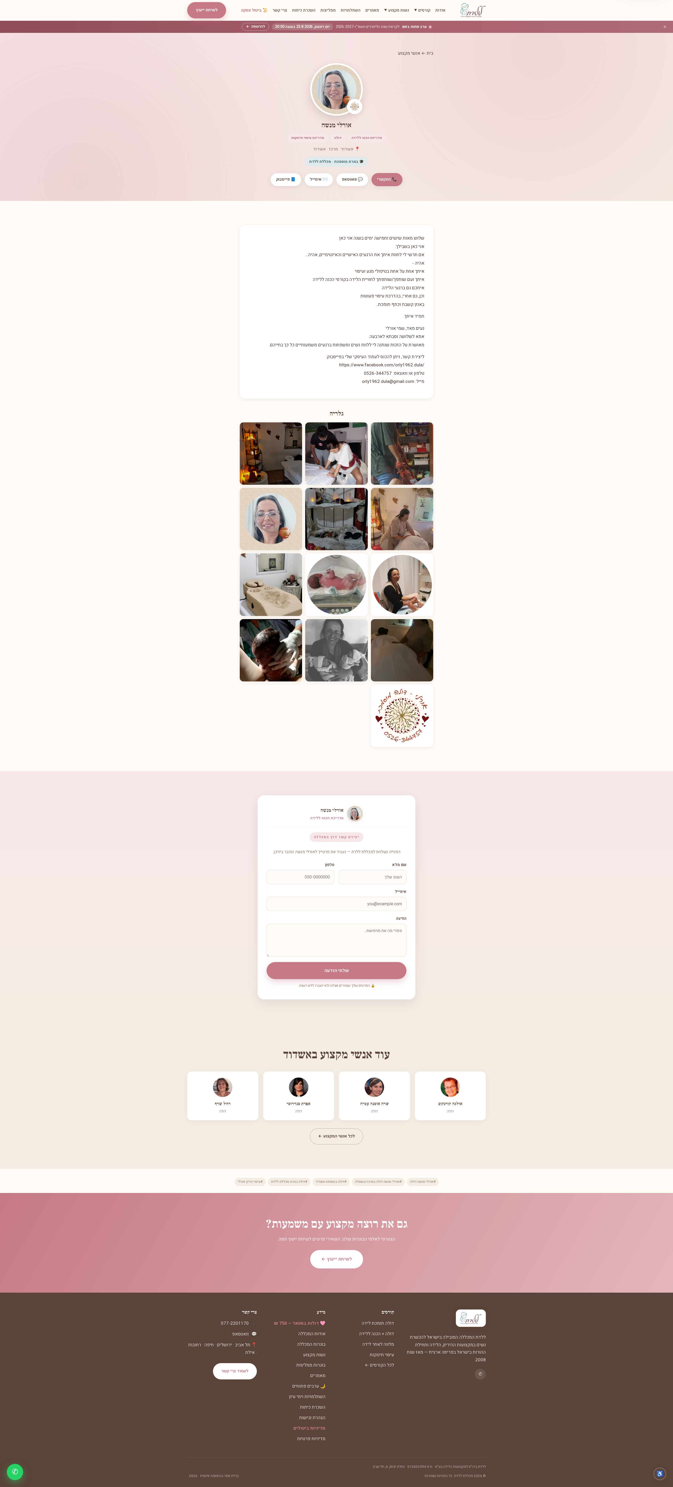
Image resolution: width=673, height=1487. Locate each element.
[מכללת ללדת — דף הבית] (473, 10)
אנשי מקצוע (409, 53)
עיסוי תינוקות (382, 1355)
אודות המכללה (311, 1334)
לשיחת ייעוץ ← (336, 1259)
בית (430, 53)
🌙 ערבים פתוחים (308, 1386)
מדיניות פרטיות (311, 1438)
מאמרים (372, 10)
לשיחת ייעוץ (207, 10)
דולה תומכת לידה (378, 1323)
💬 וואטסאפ (352, 179)
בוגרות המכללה (311, 1344)
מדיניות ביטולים (309, 1428)
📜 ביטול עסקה (254, 10)
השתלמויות (350, 10)
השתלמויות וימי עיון (307, 1396)
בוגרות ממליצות (310, 1365)
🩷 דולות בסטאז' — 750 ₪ (299, 1323)
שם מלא (399, 865)
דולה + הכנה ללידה (376, 1334)
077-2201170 (235, 1323)
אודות (440, 10)
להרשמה (255, 26)
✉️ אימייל (319, 179)
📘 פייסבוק (286, 179)
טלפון (329, 865)
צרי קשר (280, 10)
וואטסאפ (240, 1334)
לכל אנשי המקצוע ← (336, 1136)
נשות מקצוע (314, 1355)
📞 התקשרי (387, 179)
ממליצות (328, 10)
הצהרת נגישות (312, 1417)
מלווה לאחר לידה (378, 1344)
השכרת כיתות (303, 10)
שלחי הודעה (336, 970)
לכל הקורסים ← (379, 1365)
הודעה (401, 918)
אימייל (400, 891)
